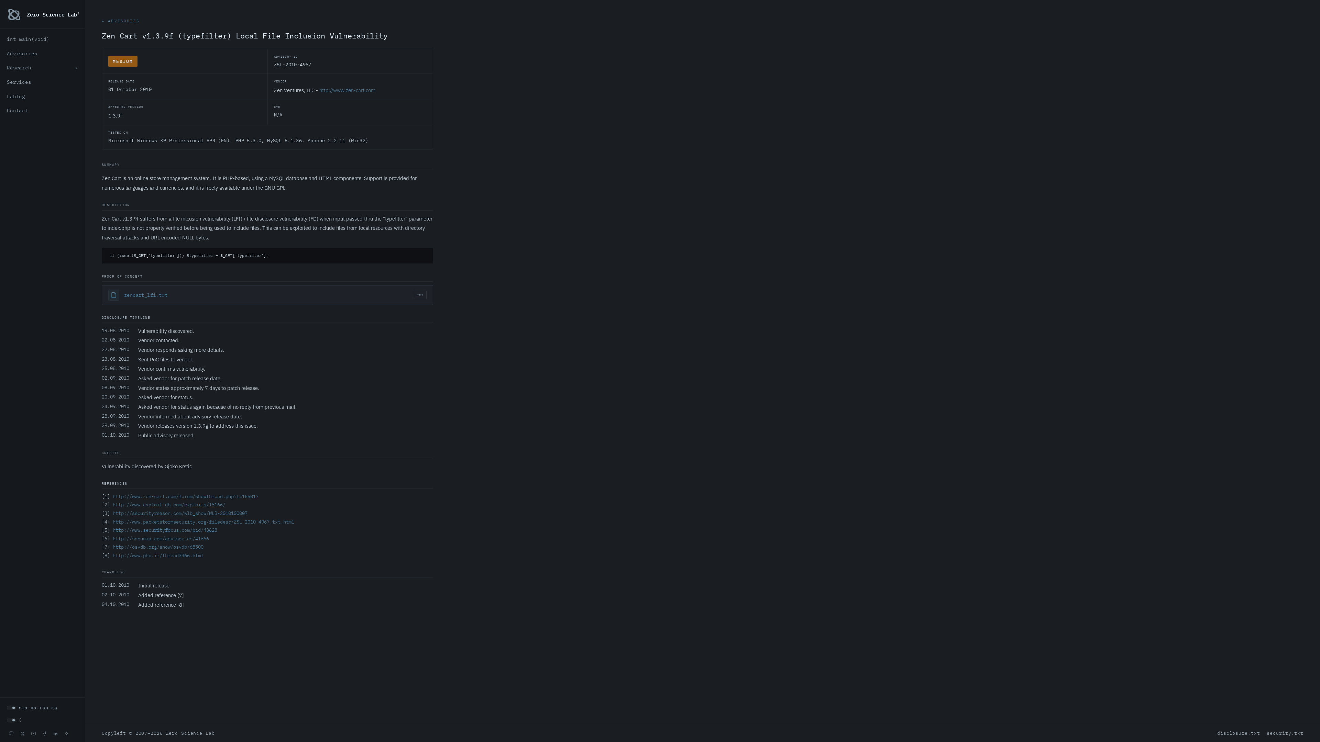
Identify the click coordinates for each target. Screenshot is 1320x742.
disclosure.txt (1238, 733)
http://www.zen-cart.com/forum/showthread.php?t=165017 (185, 496)
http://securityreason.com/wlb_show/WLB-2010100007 (180, 513)
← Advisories (121, 21)
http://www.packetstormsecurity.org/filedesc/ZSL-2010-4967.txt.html (203, 522)
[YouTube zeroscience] (33, 733)
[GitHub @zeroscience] (11, 733)
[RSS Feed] (66, 733)
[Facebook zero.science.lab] (44, 733)
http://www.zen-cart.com (347, 90)
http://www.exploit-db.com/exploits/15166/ (169, 505)
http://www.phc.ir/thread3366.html (158, 555)
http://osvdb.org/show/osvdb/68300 (158, 547)
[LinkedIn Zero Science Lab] (55, 733)
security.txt (1285, 733)
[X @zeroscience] (22, 733)
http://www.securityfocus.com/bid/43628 (165, 530)
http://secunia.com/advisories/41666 (161, 539)
